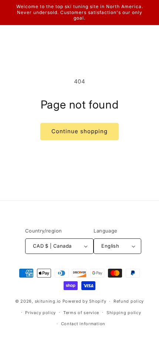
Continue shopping (79, 131)
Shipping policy (123, 312)
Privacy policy (40, 312)
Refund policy (129, 301)
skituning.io (48, 301)
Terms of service (81, 312)
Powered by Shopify (84, 301)
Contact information (83, 323)
